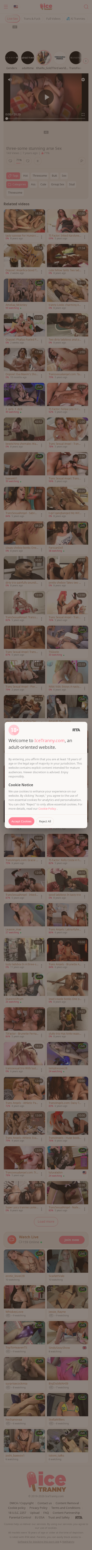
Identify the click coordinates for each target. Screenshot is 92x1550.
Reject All (45, 821)
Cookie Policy (47, 809)
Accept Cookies (21, 821)
